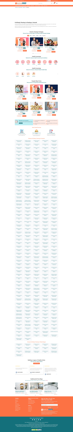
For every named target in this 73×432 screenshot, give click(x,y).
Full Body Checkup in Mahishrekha (28, 271)
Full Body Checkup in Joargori (45, 239)
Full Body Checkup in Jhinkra (28, 239)
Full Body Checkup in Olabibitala (36, 285)
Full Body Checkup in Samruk (36, 311)
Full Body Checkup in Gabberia (45, 215)
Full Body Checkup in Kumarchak (54, 264)
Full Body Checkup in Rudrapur (19, 307)
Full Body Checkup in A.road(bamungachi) (28, 141)
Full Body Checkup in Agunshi (45, 141)
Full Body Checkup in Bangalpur (19, 165)
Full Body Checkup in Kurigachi (19, 268)
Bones (39, 64)
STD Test (28, 64)
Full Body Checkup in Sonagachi (54, 321)
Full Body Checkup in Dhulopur (19, 211)
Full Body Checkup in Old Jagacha (54, 285)
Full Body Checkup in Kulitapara (36, 264)
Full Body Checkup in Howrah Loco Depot (54, 229)
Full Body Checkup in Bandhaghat (54, 162)
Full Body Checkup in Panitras (19, 292)
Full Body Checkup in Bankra (54, 165)
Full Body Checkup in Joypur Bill (36, 243)
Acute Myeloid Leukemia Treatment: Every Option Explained (21, 391)
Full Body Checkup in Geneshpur (36, 218)
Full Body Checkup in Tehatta (45, 328)
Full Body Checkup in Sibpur (19, 321)
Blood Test (28, 5)
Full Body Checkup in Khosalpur (36, 260)
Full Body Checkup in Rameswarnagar (45, 299)
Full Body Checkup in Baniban (36, 165)
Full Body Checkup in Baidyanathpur (28, 155)
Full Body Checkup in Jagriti (36, 236)
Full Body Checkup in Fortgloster (28, 215)
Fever (17, 64)
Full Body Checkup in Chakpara (36, 190)
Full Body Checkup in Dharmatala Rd (28, 208)
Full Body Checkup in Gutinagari (28, 225)
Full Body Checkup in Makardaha (36, 271)
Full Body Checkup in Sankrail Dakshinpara (19, 314)
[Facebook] (32, 420)
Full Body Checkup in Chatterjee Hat (19, 194)
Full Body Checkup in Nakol (19, 278)
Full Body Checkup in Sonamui (19, 325)
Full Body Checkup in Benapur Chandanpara (36, 180)
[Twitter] (38, 420)
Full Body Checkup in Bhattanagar (45, 183)
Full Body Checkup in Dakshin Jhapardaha (54, 197)
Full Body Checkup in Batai (45, 173)
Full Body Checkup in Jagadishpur (28, 236)
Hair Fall (28, 76)
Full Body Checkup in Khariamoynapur (36, 257)
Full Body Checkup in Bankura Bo (19, 169)
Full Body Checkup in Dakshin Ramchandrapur (27, 201)
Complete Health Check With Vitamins (22, 46)
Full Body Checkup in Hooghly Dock (45, 229)
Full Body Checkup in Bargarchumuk (54, 169)
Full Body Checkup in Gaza (19, 218)
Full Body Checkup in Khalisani (36, 253)
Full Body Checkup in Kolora (54, 260)
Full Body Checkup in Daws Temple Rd (19, 204)
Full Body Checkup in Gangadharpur (54, 215)
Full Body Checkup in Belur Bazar (19, 180)
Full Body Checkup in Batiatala (54, 173)
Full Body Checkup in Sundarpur (19, 328)
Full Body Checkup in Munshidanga (36, 275)
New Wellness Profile (50, 46)
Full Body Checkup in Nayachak (28, 282)
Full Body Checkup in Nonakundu (28, 285)
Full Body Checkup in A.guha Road (19, 141)
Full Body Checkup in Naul (54, 278)
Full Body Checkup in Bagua (54, 151)
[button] (15, 44)
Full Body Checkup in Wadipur (28, 339)
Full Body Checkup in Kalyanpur (36, 246)
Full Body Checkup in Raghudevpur (19, 299)
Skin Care (33, 76)
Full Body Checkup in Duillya (54, 211)
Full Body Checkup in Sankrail (54, 311)
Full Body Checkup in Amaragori (28, 144)
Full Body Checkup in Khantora (28, 257)
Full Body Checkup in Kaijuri (28, 246)
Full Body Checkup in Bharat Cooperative (28, 183)
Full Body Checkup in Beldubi (36, 176)
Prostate (55, 64)
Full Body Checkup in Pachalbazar (28, 289)
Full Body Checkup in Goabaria (36, 222)
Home (17, 7)
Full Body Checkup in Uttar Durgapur (54, 335)
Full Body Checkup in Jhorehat (36, 239)
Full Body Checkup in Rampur (28, 304)
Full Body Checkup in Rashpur (45, 304)
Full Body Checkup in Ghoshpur (54, 218)
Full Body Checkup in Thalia (19, 332)
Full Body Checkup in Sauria (45, 318)
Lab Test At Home (23, 5)
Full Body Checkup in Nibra (54, 282)
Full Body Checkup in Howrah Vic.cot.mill (28, 232)
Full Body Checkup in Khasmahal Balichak (45, 257)
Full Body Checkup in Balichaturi (45, 158)
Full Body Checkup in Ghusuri (19, 222)
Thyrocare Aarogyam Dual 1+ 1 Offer (36, 93)
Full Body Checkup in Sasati (36, 318)
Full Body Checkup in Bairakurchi (45, 155)
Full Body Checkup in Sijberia (36, 321)
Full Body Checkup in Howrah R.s (19, 232)
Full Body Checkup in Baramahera (36, 169)
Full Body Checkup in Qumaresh (28, 296)
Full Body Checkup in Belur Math (28, 180)
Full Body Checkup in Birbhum (36, 344)
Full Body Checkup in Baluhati (36, 162)
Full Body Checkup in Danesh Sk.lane (36, 201)
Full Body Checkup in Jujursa (54, 243)
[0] (54, 3)
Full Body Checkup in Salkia (45, 307)
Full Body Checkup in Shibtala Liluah (54, 318)
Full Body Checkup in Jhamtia (19, 239)
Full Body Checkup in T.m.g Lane (28, 328)
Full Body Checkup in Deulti (54, 204)
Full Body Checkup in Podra (54, 292)
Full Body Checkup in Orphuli (19, 289)
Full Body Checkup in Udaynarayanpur (45, 332)
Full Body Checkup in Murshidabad (54, 348)
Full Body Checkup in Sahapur (36, 307)
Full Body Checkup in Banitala (45, 165)
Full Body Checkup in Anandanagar (54, 144)
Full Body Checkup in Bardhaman (28, 344)
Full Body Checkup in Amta (45, 144)
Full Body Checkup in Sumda (54, 325)
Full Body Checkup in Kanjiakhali (45, 246)
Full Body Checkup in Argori (54, 148)
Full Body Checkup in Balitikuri (54, 158)
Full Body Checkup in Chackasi (28, 190)
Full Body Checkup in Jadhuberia (54, 232)
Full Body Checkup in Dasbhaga (45, 201)
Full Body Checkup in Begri (19, 176)
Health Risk (32, 5)
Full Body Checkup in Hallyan (36, 225)
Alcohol (23, 76)
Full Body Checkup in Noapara (19, 285)
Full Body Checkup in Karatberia (19, 250)
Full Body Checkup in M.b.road (54, 268)
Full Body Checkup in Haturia (28, 229)
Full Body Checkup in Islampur (45, 232)
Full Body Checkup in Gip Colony (27, 222)
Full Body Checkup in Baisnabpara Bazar (54, 155)
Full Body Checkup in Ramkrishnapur (54, 299)
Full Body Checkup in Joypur (28, 243)
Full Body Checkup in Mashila (54, 271)
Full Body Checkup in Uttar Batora (45, 335)
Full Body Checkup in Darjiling (45, 344)
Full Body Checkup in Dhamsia (19, 208)
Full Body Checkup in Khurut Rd (45, 260)
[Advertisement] (36, 14)
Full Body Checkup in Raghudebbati (54, 296)
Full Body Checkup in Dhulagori (45, 208)
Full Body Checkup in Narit (36, 278)
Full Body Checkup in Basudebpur (36, 173)
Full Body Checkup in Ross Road (54, 304)
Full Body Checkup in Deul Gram (36, 204)
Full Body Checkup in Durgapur (19, 215)
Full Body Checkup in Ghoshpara (45, 218)
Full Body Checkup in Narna (45, 278)
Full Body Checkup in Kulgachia (28, 264)
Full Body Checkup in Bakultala (36, 158)
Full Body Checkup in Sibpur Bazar (28, 321)
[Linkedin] (34, 420)
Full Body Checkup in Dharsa (36, 208)
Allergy (50, 64)
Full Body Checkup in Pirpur (45, 292)
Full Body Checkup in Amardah (36, 144)
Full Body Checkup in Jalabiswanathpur (45, 236)
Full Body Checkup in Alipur (19, 144)
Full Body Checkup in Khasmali (54, 257)
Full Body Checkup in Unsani (36, 335)
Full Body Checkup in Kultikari (45, 264)
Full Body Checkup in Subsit (45, 325)
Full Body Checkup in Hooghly (19, 348)
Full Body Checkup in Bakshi (28, 158)
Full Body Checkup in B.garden (19, 151)
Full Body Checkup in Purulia (45, 351)
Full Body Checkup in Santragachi (45, 314)
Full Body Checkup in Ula (54, 331)
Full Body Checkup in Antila (36, 148)
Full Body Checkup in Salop (54, 307)
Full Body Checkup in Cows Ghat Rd (19, 197)
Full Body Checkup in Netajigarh (36, 282)
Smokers (17, 76)
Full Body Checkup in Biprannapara (28, 187)
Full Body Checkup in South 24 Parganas (54, 351)
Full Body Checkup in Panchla (45, 289)
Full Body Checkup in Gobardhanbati (45, 222)
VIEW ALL (46, 380)
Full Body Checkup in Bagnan (45, 151)
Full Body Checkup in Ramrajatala (36, 304)
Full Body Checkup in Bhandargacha (19, 183)
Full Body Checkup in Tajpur (36, 328)
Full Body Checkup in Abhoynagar (36, 141)
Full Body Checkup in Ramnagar (19, 304)
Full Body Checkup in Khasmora (19, 260)
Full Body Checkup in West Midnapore (19, 355)
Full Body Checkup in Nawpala (19, 282)
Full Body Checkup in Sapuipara (54, 314)
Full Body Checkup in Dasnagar (54, 201)
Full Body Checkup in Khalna (45, 253)
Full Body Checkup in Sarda (28, 318)
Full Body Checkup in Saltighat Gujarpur (19, 311)
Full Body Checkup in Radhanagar (45, 296)
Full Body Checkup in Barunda (28, 173)
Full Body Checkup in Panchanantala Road (36, 289)
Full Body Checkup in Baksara (19, 158)
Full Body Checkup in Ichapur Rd (36, 232)
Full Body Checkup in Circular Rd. (54, 194)
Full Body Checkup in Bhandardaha (54, 180)
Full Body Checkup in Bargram (19, 173)
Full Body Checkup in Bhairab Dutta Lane (45, 180)
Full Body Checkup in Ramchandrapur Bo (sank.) (36, 300)
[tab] (28, 35)
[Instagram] (36, 420)
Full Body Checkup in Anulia (45, 148)
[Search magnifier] (51, 3)
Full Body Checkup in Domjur (45, 211)
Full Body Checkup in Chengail (36, 194)
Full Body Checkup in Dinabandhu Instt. (36, 211)
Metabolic (33, 64)
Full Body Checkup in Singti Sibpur (45, 321)
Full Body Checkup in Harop (54, 225)
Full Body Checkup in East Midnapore (54, 344)
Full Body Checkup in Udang (36, 332)
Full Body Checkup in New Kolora (45, 282)
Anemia (45, 64)
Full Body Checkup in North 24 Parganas (28, 351)
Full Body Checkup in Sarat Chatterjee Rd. (19, 318)
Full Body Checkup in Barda (45, 169)
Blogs (42, 5)
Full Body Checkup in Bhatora (36, 183)
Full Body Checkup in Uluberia (19, 335)
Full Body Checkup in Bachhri (28, 151)
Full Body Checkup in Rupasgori (28, 307)
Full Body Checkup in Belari (28, 176)
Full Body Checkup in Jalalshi (54, 236)
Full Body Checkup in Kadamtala (19, 246)
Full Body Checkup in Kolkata (45, 348)
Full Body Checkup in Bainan (36, 155)
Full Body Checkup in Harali (45, 225)
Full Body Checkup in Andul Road (28, 148)
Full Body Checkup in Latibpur (36, 268)
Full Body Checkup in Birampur (36, 187)
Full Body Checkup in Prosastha (19, 296)
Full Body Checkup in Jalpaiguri (36, 348)
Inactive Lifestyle (37, 5)
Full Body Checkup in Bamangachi (45, 162)
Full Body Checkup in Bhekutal (54, 183)
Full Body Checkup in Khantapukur (19, 257)
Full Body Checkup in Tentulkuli (54, 328)
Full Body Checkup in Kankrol (54, 246)
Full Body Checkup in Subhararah (36, 325)
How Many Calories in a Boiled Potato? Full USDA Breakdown (51, 391)
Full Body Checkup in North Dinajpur (36, 351)
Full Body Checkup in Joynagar (19, 243)
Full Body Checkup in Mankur (45, 271)
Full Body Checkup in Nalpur (28, 278)
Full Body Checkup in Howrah (28, 348)
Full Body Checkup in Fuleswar (36, 215)
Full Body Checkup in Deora (28, 204)
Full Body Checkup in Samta (45, 311)
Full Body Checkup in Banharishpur (28, 165)
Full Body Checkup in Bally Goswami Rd (28, 162)
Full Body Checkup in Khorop (28, 260)
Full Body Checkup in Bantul (28, 169)
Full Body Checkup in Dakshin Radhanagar (19, 201)
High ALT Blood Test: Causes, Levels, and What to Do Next (36, 391)
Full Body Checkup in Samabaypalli (28, 311)
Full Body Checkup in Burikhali (19, 190)
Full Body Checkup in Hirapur (36, 229)
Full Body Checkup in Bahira (19, 155)
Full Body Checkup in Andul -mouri (19, 148)
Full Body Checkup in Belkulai (54, 176)
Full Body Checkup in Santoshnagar (28, 314)
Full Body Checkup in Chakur (54, 190)
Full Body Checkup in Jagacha (19, 236)
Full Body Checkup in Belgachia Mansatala (45, 176)
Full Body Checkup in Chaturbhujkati (28, 194)
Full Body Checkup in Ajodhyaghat (54, 141)
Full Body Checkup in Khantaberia (54, 253)
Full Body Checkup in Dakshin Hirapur (45, 197)
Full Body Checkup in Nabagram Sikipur (54, 275)
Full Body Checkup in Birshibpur (45, 187)
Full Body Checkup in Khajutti (28, 253)
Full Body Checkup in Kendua (36, 250)
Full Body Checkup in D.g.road (28, 197)
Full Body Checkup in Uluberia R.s (28, 335)
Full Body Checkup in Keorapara (45, 250)
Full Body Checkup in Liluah (45, 268)
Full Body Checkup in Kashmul (28, 250)
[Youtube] (40, 420)
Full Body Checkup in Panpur (28, 292)
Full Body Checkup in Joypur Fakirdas (45, 243)
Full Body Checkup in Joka (54, 239)
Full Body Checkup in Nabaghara (45, 275)
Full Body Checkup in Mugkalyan (28, 275)
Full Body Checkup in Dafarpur (36, 197)
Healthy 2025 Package (36, 111)
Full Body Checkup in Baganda (36, 151)
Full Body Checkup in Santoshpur (36, 314)
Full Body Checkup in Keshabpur (54, 250)
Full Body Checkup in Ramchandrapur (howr (28, 299)
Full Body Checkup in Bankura (19, 344)
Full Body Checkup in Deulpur (45, 204)
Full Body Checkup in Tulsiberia (28, 332)
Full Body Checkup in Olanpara (45, 285)
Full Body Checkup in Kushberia (28, 268)
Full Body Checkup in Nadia (19, 351)
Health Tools (45, 5)
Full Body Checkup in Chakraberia (45, 190)
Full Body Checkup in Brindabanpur (54, 187)
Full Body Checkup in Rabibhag (36, 296)
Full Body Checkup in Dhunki (28, 211)
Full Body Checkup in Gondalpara (19, 225)
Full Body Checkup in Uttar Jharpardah (19, 339)
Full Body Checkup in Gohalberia (54, 222)
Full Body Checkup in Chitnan (45, 194)
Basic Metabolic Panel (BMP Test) (51, 111)
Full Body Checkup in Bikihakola (19, 187)
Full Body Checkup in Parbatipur (36, 292)
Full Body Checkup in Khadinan (19, 253)
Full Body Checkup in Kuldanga (19, 264)
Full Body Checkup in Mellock (19, 275)
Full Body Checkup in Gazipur (28, 218)
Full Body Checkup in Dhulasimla (54, 208)
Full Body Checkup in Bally (19, 162)
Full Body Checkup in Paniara (54, 289)
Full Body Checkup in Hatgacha (19, 229)
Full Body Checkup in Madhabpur (19, 271)
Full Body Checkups (18, 5)
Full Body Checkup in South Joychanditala (28, 325)
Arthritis (23, 64)
